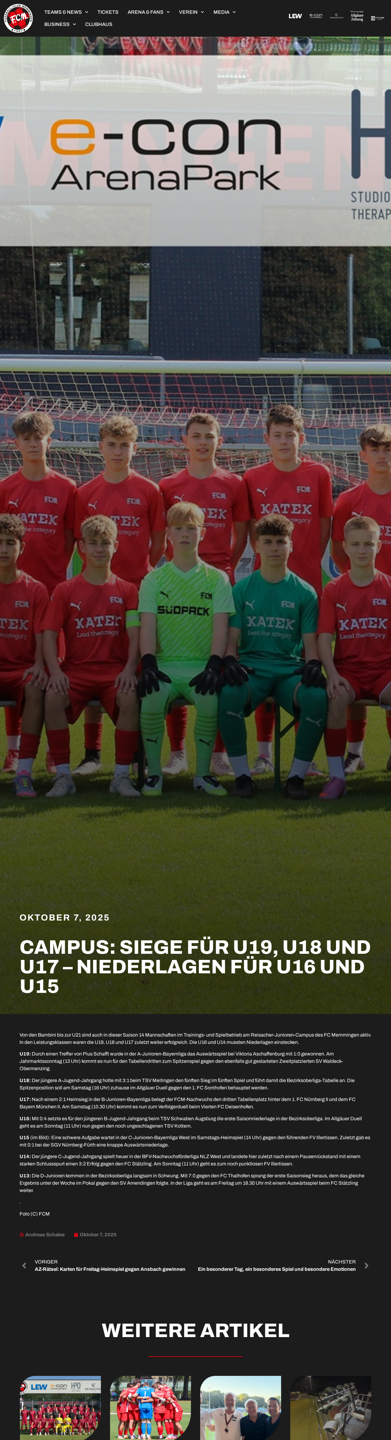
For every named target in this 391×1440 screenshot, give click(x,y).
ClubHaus (98, 24)
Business (57, 24)
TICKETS (108, 12)
